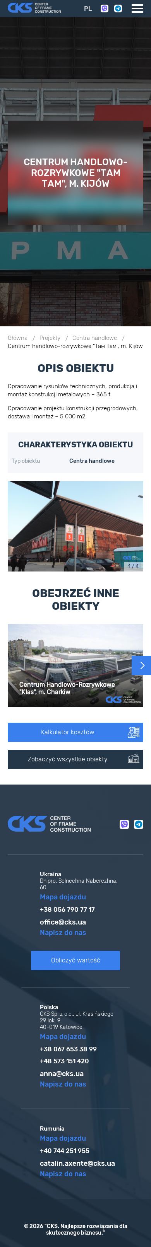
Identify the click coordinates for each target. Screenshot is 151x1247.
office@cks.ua (63, 922)
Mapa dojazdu (63, 897)
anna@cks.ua (62, 1074)
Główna (17, 337)
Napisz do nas (63, 932)
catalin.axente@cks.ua (77, 1163)
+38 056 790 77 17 (67, 909)
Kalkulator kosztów (67, 732)
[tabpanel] (75, 526)
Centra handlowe (94, 337)
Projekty (49, 337)
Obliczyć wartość (75, 960)
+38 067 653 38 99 (68, 1049)
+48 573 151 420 (64, 1061)
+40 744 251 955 (64, 1151)
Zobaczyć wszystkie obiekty (68, 759)
